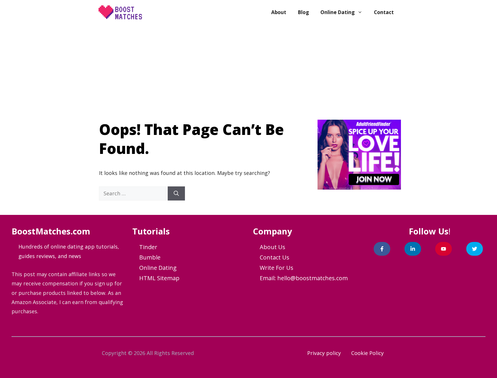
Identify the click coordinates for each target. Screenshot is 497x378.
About (278, 12)
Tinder (148, 247)
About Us (272, 247)
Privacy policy (324, 353)
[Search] (176, 193)
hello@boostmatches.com (312, 278)
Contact (384, 12)
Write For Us (276, 268)
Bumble (149, 257)
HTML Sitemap (159, 278)
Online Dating (337, 12)
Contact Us (274, 257)
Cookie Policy (367, 353)
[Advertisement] (248, 68)
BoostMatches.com (51, 231)
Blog (303, 12)
